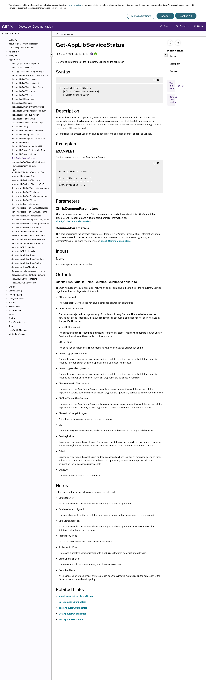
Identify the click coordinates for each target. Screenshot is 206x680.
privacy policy (75, 5)
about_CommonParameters (116, 241)
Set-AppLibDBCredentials (23, 251)
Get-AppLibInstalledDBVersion (25, 115)
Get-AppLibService (20, 142)
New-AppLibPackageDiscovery (25, 180)
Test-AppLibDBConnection (23, 283)
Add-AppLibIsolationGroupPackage (27, 71)
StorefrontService (17, 322)
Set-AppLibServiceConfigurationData (28, 275)
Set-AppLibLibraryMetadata (24, 267)
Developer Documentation (35, 26)
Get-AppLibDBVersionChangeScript (27, 107)
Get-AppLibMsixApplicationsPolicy (27, 130)
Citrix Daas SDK (67, 34)
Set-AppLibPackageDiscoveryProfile (28, 271)
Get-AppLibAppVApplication (24, 79)
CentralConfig (15, 291)
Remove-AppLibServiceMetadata (26, 228)
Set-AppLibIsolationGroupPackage (27, 263)
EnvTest (12, 302)
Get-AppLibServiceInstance (23, 154)
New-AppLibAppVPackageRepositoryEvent (28, 171)
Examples (174, 71)
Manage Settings (141, 15)
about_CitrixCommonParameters (24, 44)
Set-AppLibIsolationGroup (23, 255)
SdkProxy (13, 318)
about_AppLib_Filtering (22, 67)
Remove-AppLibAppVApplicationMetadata (30, 188)
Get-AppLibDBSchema (21, 103)
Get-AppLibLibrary (19, 127)
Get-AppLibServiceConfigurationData (28, 150)
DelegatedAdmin (16, 298)
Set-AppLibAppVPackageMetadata (27, 243)
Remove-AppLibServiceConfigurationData (30, 224)
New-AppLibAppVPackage (23, 166)
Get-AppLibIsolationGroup (23, 119)
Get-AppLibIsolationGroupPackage (27, 123)
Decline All (186, 15)
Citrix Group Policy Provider (21, 48)
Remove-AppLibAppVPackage (25, 192)
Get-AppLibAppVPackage (23, 91)
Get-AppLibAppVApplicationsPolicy (27, 87)
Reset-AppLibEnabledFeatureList (26, 231)
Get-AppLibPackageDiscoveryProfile (28, 138)
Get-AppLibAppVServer (22, 95)
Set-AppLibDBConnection (23, 247)
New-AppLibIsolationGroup (23, 176)
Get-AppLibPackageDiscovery (25, 134)
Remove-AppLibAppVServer (24, 200)
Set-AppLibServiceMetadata (24, 279)
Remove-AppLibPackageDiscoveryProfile (30, 220)
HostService (14, 306)
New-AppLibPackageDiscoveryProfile (28, 184)
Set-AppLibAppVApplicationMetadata (28, 239)
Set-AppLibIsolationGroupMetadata (27, 259)
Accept (165, 15)
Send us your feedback (174, 99)
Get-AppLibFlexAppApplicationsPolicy (28, 111)
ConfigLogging (15, 295)
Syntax (173, 56)
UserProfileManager (18, 330)
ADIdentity (13, 52)
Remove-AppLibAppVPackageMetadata (29, 196)
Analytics (13, 56)
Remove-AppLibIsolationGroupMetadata (29, 208)
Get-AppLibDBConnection (23, 99)
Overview (13, 40)
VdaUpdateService (17, 334)
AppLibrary (14, 59)
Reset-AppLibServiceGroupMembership (29, 235)
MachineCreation (16, 310)
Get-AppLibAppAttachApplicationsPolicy (29, 75)
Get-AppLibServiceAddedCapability (27, 146)
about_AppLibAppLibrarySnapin (25, 63)
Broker (12, 287)
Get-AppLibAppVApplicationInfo (25, 83)
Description (175, 64)
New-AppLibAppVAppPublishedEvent (28, 162)
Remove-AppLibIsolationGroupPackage (29, 212)
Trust (11, 326)
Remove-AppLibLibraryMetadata (26, 216)
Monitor (12, 314)
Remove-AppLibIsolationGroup (25, 204)
